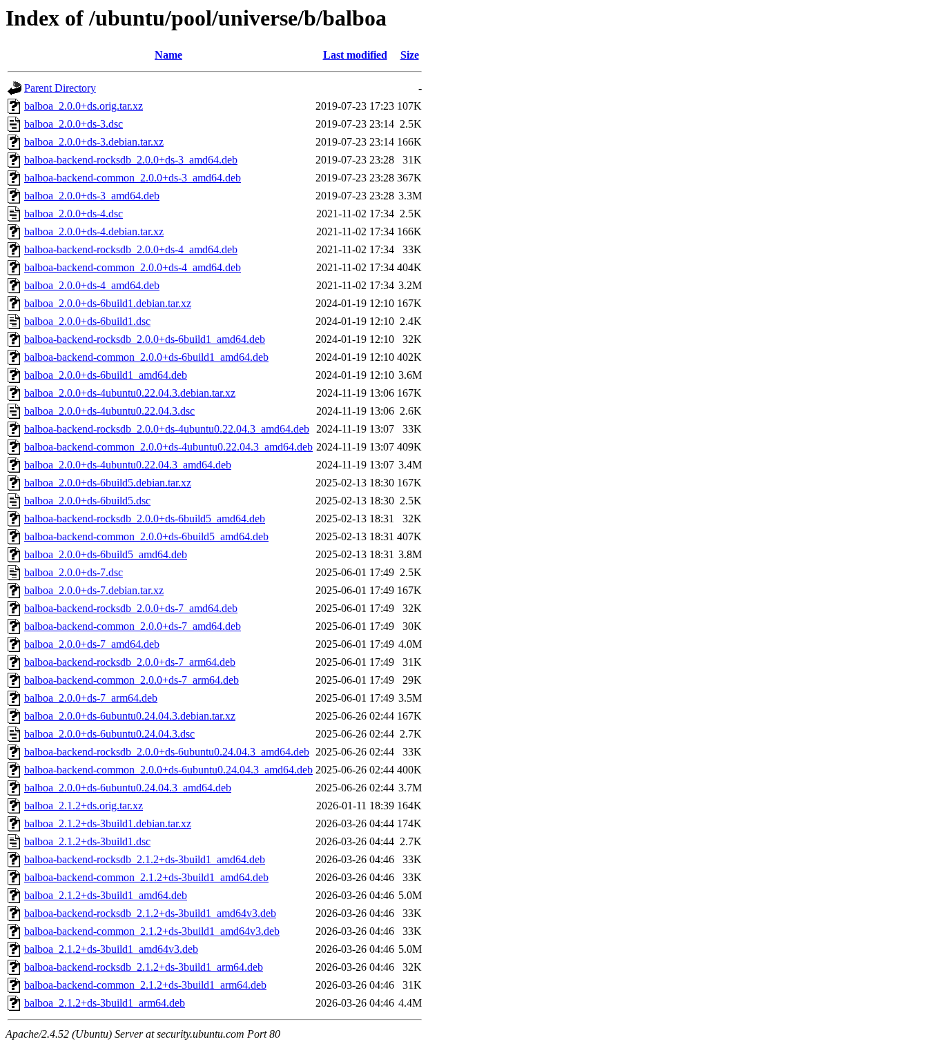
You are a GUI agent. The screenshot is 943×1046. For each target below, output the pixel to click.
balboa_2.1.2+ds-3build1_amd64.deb (105, 895)
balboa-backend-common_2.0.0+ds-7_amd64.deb (132, 626)
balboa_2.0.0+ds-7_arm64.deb (90, 698)
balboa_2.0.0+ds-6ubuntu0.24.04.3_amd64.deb (127, 787)
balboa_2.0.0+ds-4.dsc (73, 213)
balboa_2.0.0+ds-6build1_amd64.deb (105, 375)
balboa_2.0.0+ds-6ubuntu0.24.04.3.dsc (109, 734)
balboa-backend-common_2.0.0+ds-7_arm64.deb (131, 680)
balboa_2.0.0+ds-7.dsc (73, 572)
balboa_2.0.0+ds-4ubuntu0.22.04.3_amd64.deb (127, 465)
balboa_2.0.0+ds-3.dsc (73, 124)
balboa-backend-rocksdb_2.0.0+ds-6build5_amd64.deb (144, 518)
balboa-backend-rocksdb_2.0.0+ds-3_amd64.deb (130, 160)
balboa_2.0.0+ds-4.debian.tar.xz (94, 231)
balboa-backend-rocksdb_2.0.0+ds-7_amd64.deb (130, 608)
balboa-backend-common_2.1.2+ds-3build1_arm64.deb (145, 985)
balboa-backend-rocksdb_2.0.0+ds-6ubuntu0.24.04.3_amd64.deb (166, 752)
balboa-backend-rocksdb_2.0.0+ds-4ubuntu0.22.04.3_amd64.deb (166, 429)
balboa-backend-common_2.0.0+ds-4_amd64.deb (132, 267)
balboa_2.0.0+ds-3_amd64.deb (91, 195)
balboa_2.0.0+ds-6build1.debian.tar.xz (107, 303)
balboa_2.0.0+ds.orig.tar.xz (83, 106)
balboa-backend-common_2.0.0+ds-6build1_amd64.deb (146, 357)
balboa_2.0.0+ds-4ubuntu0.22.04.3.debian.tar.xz (129, 393)
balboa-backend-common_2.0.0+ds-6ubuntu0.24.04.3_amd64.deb (168, 770)
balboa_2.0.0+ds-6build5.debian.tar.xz (107, 483)
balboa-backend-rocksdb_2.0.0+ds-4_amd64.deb (130, 249)
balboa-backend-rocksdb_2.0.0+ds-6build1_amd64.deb (144, 339)
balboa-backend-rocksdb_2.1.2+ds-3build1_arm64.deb (143, 967)
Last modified (355, 55)
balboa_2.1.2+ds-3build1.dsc (87, 841)
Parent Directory (60, 88)
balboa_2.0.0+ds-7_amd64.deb (91, 644)
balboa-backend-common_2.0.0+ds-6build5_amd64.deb (146, 536)
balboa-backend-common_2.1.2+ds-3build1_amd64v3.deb (152, 931)
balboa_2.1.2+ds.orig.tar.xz (83, 805)
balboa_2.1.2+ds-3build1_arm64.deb (104, 1003)
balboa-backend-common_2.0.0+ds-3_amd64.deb (132, 178)
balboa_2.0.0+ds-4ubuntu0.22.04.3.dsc (109, 411)
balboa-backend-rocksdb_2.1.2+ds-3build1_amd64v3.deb (150, 913)
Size (409, 55)
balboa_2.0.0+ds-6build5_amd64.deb (105, 554)
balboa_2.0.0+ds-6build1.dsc (87, 321)
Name (168, 55)
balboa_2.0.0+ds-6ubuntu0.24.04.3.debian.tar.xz (129, 716)
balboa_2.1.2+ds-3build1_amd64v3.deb (111, 949)
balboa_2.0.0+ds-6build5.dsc (87, 500)
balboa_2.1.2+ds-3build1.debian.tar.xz (107, 823)
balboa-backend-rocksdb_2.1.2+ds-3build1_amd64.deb (144, 859)
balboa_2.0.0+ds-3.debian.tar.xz (94, 142)
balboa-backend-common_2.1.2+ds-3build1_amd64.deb (146, 877)
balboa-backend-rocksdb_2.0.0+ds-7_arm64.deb (129, 662)
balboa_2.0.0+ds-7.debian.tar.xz (94, 590)
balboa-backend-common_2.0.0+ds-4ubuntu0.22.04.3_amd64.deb (168, 447)
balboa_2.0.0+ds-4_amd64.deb (91, 285)
